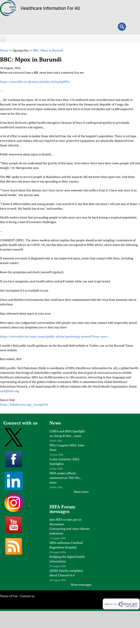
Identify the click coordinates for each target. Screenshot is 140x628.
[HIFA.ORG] (8, 15)
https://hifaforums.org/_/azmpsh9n (24, 404)
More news (81, 492)
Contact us (27, 596)
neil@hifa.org (9, 391)
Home (4, 50)
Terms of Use (9, 596)
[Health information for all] (50, 9)
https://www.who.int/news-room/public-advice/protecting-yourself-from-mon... (55, 336)
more (77, 436)
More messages (81, 584)
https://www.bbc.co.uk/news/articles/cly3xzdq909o (35, 82)
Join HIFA (56, 519)
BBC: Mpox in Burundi (48, 50)
